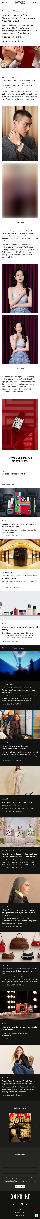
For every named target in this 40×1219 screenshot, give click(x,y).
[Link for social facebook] (18, 1205)
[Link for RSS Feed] (26, 1204)
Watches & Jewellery (12, 11)
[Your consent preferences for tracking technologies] (36, 1215)
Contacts (20, 1209)
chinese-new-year (18, 474)
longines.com (19, 460)
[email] (3, 42)
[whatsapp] (18, 42)
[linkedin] (12, 42)
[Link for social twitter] (14, 1205)
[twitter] (15, 42)
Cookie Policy (20, 1216)
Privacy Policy (30, 1181)
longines (6, 474)
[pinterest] (9, 42)
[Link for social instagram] (22, 1205)
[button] (36, 424)
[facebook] (6, 42)
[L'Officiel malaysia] (20, 2)
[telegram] (21, 42)
